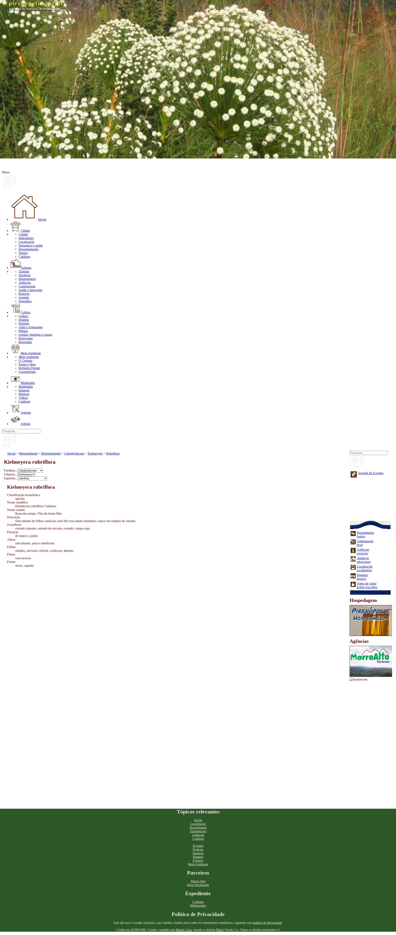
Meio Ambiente (31, 353)
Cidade (25, 230)
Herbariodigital (51, 453)
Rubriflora (113, 453)
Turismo (26, 268)
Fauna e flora (27, 364)
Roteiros (24, 294)
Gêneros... (10, 474)
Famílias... (10, 470)
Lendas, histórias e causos (35, 334)
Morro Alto (198, 881)
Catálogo (24, 256)
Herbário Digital (29, 368)
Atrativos (25, 275)
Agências (25, 282)
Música (23, 331)
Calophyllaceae (74, 453)
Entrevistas (26, 338)
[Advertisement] (127, 602)
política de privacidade (267, 922)
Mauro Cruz (184, 929)
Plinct (220, 929)
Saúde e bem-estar (30, 290)
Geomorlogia (27, 372)
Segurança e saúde (31, 245)
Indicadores (26, 238)
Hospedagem (27, 279)
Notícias (198, 849)
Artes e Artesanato (30, 327)
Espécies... (11, 478)
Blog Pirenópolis (198, 885)
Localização (26, 242)
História (24, 320)
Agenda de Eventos (370, 473)
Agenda (24, 297)
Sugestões (25, 301)
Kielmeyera (95, 453)
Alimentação (198, 831)
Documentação (28, 249)
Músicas (24, 394)
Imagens (24, 390)
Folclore (24, 323)
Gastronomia (27, 286)
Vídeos (23, 398)
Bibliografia (198, 905)
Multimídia (28, 383)
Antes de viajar (367, 585)
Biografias (25, 342)
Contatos (198, 902)
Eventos (198, 846)
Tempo (23, 253)
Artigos (25, 424)
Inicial (42, 219)
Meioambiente (28, 453)
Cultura (25, 312)
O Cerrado (25, 360)
